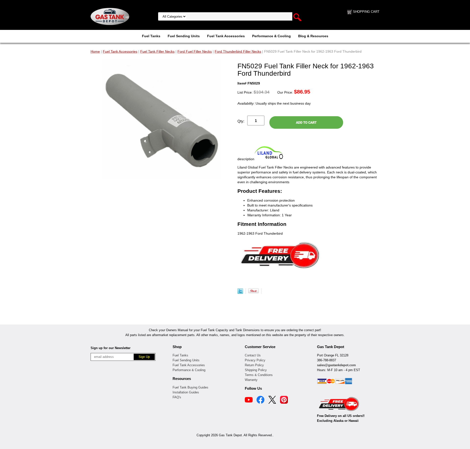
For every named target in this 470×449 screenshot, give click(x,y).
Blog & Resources (313, 36)
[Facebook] (260, 400)
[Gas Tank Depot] (110, 16)
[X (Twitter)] (272, 400)
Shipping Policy (256, 370)
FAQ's (177, 397)
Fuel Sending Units (184, 36)
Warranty (251, 380)
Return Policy (254, 365)
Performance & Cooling (271, 36)
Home (95, 51)
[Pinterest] (284, 400)
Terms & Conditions (259, 375)
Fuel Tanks (151, 36)
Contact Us (253, 355)
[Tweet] (240, 293)
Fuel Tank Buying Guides (190, 387)
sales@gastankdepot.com (336, 365)
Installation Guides (186, 392)
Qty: (240, 121)
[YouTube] (249, 400)
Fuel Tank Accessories (226, 36)
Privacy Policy (255, 360)
